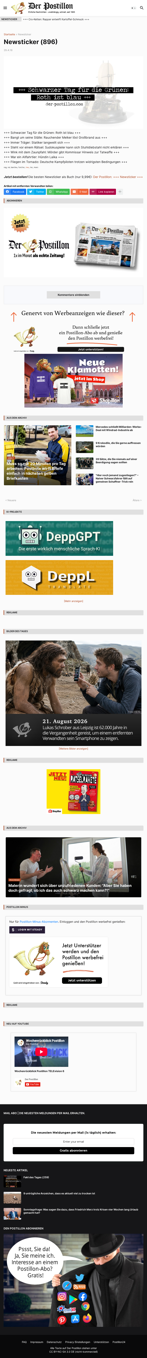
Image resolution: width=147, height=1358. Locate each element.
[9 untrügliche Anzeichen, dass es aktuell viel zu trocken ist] (12, 1197)
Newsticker (24, 34)
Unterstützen (101, 1341)
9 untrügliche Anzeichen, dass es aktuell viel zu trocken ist (59, 1193)
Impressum (36, 1341)
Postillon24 (119, 1341)
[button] (5, 8)
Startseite (9, 34)
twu (27, 167)
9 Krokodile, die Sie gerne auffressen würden (118, 444)
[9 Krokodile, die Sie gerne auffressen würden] (84, 447)
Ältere (136, 500)
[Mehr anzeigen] (120, 192)
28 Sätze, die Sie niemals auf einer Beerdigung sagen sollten (116, 461)
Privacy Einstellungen (77, 1341)
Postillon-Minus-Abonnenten (39, 921)
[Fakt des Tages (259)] (12, 1181)
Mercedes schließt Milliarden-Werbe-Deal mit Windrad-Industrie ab (119, 428)
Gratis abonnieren (73, 1150)
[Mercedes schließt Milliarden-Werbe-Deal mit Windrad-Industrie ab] (84, 431)
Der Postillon (74, 1348)
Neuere (12, 500)
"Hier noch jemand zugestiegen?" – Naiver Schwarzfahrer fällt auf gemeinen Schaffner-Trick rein (117, 478)
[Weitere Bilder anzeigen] (73, 748)
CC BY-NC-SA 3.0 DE (61, 1351)
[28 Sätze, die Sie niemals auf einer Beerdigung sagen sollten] (84, 463)
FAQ (24, 1341)
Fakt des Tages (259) (36, 1177)
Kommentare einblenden (73, 295)
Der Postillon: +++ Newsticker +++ (118, 177)
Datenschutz (54, 1341)
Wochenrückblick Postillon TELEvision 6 (39, 1071)
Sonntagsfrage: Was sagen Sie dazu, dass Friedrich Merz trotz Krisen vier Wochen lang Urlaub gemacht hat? (80, 1211)
